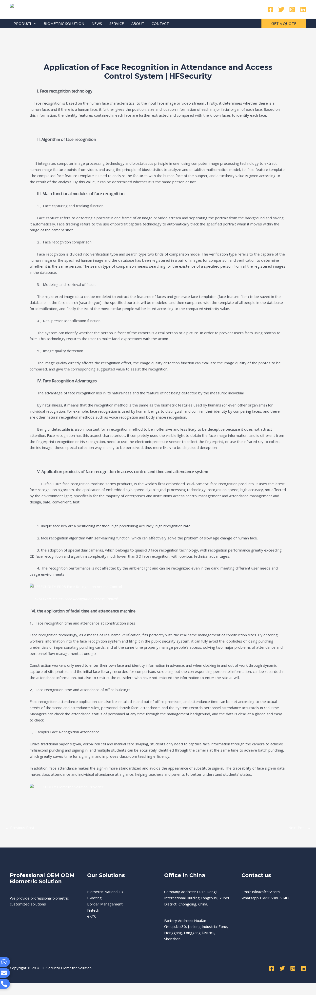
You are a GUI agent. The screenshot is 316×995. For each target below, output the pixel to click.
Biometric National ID (105, 891)
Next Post (299, 827)
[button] (34, 23)
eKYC (91, 916)
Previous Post (19, 827)
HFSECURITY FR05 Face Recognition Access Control (76, 598)
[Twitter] (281, 9)
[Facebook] (270, 9)
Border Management (105, 904)
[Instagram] (292, 9)
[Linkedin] (303, 9)
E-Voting (94, 897)
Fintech (93, 910)
